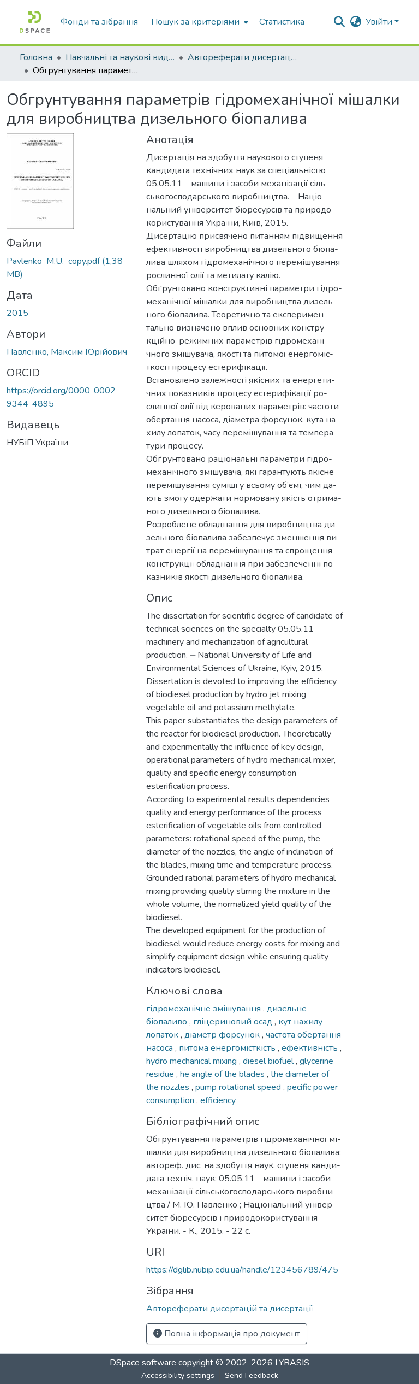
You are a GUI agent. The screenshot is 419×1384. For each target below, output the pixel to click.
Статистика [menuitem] (281, 22)
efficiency (218, 1100)
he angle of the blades (223, 1074)
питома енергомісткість (228, 1048)
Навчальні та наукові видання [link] (120, 57)
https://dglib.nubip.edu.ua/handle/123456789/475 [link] (242, 1270)
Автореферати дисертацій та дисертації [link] (242, 57)
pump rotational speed (239, 1087)
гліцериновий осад (233, 1022)
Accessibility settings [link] (177, 1375)
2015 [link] (17, 313)
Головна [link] (36, 57)
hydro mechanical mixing (192, 1061)
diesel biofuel (269, 1061)
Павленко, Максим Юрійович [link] (67, 352)
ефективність (311, 1048)
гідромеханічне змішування (204, 1009)
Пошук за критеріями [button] (195, 22)
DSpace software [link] (143, 1363)
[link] (70, 268)
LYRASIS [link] (292, 1363)
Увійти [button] (380, 22)
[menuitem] (198, 22)
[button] (35, 22)
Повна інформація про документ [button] (231, 1334)
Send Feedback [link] (251, 1375)
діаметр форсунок (223, 1035)
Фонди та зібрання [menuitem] (99, 22)
